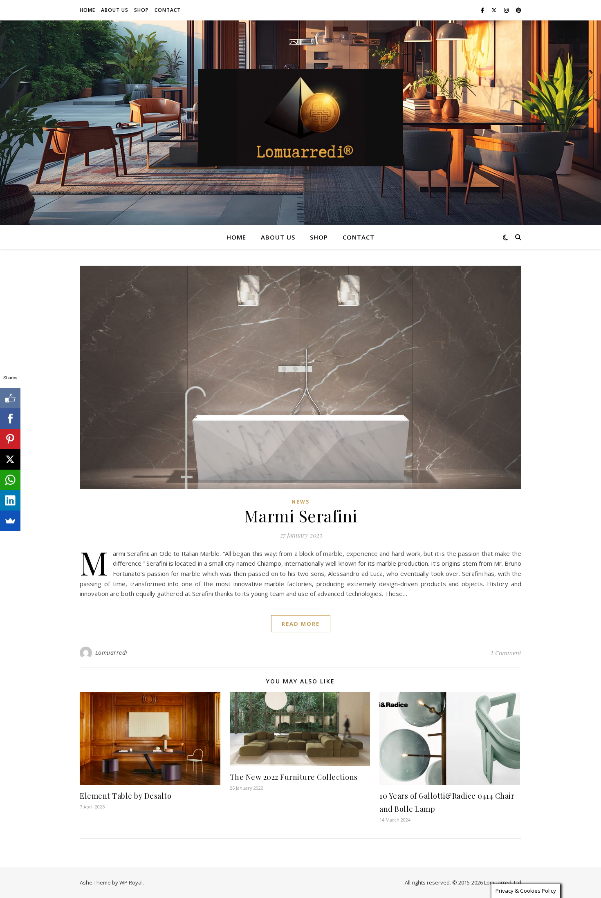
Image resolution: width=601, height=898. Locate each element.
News (300, 501)
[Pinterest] (10, 439)
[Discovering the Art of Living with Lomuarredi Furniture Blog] (300, 117)
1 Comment (505, 653)
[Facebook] (10, 418)
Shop (141, 10)
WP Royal (131, 882)
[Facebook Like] (10, 398)
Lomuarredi (111, 652)
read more (301, 623)
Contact (168, 10)
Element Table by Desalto (125, 796)
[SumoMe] (10, 521)
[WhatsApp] (10, 480)
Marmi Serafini (300, 515)
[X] (10, 459)
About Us (114, 10)
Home (87, 10)
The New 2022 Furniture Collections (294, 777)
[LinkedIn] (10, 500)
